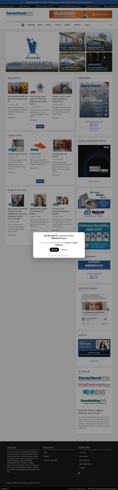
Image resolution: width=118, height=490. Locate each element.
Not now (64, 249)
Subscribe (54, 250)
